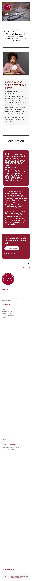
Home (3, 309)
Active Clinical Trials (7, 311)
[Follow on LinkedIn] (29, 268)
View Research (11, 253)
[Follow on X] (24, 268)
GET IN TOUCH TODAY (11, 248)
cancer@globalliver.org (11, 444)
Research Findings (6, 313)
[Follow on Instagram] (26, 268)
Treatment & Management (8, 315)
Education (4, 317)
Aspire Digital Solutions (16, 577)
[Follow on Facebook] (21, 268)
